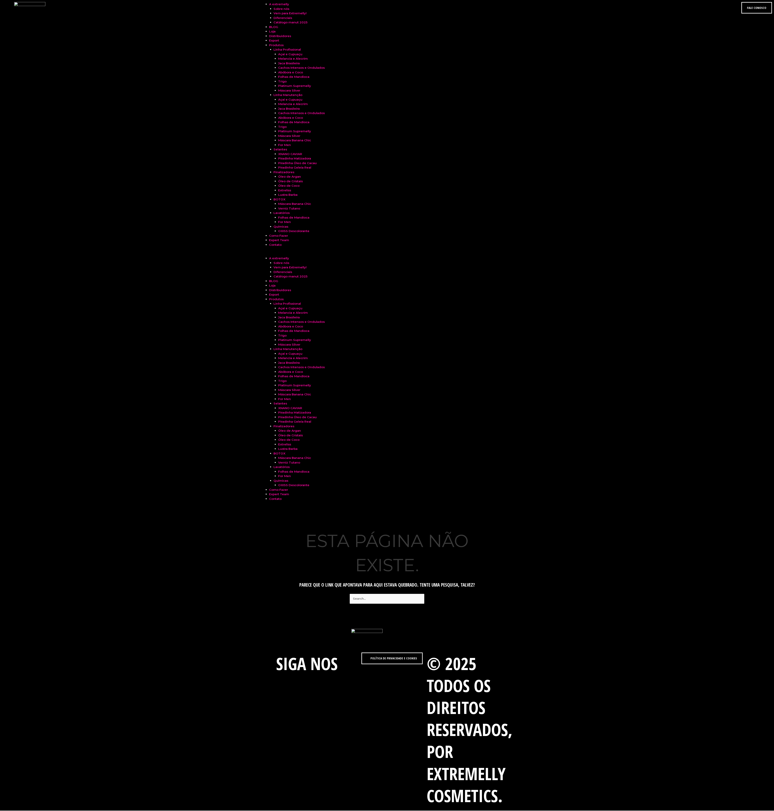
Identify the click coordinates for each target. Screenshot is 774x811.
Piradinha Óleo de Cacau (297, 163)
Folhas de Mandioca (293, 77)
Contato (275, 245)
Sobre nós (281, 9)
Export (274, 40)
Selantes (280, 149)
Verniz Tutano (289, 208)
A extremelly (279, 4)
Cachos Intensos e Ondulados (301, 68)
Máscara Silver (289, 90)
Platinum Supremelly (294, 86)
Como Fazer (278, 236)
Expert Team (279, 240)
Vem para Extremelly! (290, 13)
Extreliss (284, 190)
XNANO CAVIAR (290, 154)
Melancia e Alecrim (293, 58)
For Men (284, 145)
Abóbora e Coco (290, 72)
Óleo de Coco (289, 186)
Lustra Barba (288, 195)
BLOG (273, 27)
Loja (272, 31)
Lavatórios (282, 213)
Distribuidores (280, 36)
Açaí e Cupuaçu (290, 54)
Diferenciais (283, 18)
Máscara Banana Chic (294, 140)
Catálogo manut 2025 (290, 22)
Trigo (282, 81)
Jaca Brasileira (289, 63)
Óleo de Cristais (290, 181)
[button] (387, 254)
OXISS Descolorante (293, 231)
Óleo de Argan (289, 176)
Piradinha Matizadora (294, 158)
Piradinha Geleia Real (294, 167)
